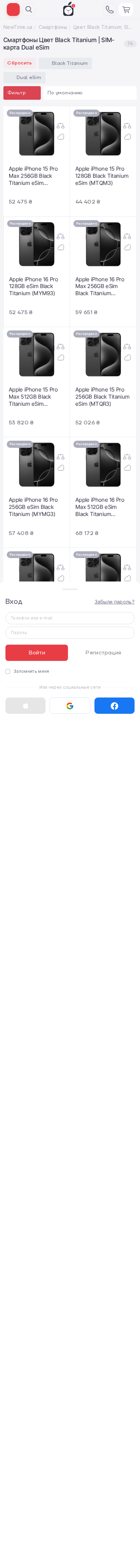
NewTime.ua (17, 27)
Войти (37, 652)
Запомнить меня (31, 671)
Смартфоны (53, 27)
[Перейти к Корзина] (126, 9)
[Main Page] (69, 9)
